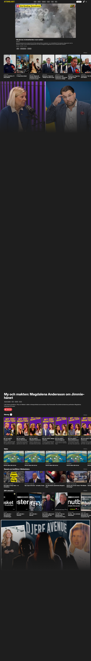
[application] (45, 20)
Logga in (79, 1)
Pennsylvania (23, 48)
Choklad (29, 48)
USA (18, 48)
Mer (56, 1)
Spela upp (9, 409)
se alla (85, 52)
